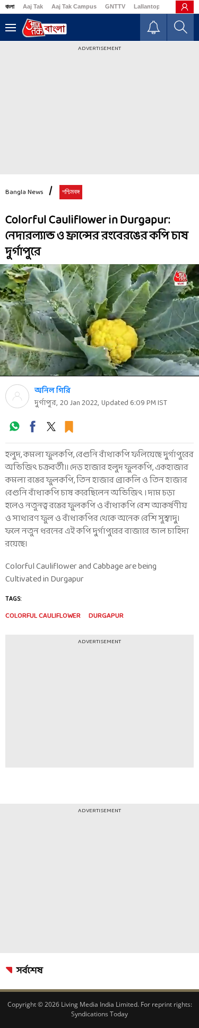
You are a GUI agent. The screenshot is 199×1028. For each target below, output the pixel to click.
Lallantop (147, 6)
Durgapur (106, 616)
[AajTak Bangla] (44, 28)
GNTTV (115, 6)
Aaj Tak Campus (74, 6)
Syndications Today (99, 1013)
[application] (99, 320)
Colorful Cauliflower (43, 616)
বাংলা (9, 6)
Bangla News (24, 192)
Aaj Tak (33, 6)
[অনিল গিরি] (17, 396)
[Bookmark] (69, 430)
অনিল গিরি (52, 391)
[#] (14, 430)
